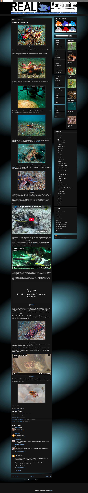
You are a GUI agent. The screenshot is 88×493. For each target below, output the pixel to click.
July (59, 150)
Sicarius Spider (71, 100)
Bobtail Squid (61, 168)
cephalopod (17, 410)
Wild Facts (57, 230)
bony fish (57, 93)
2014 (58, 196)
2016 (58, 137)
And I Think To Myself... (60, 211)
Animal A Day (58, 213)
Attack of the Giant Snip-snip (18, 419)
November (60, 142)
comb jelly (57, 57)
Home (14, 15)
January (60, 161)
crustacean (57, 80)
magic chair (19, 201)
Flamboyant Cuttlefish (62, 184)
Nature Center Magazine (60, 224)
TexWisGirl (17, 427)
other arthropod (58, 85)
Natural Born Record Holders (61, 222)
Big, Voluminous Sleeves (17, 421)
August (59, 148)
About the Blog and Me (23, 15)
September (60, 146)
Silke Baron (33, 79)
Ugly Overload (58, 228)
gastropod (57, 67)
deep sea (57, 44)
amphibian (57, 95)
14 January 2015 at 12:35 (20, 467)
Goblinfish (60, 182)
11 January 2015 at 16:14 (20, 436)
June (59, 152)
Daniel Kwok (33, 137)
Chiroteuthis (14, 415)
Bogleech (57, 216)
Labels (33, 15)
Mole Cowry (60, 180)
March (59, 157)
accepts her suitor (21, 347)
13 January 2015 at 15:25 (20, 451)
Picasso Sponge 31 (62, 163)
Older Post (48, 476)
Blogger (50, 490)
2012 (58, 200)
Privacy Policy (48, 15)
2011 (58, 202)
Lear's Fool (17, 439)
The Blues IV (60, 176)
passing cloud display (32, 243)
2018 (58, 133)
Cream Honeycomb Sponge (64, 172)
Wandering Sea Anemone (63, 167)
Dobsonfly (70, 51)
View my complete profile (60, 237)
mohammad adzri (32, 235)
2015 (58, 139)
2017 (58, 135)
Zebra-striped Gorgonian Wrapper (65, 187)
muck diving (38, 141)
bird (56, 99)
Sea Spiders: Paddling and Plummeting (70, 113)
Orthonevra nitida (61, 193)
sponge (57, 52)
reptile (56, 97)
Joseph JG (17, 454)
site (56, 116)
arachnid (57, 78)
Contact (40, 15)
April (59, 156)
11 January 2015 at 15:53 (20, 430)
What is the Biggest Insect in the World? (71, 64)
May (59, 154)
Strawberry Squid (15, 417)
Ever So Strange (59, 218)
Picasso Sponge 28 (62, 185)
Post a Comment (17, 470)
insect (56, 82)
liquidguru (32, 269)
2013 (58, 198)
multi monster (58, 46)
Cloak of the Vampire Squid (17, 412)
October (60, 144)
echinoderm (58, 72)
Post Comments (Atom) (34, 479)
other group (58, 112)
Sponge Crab (61, 191)
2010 (58, 203)
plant (56, 108)
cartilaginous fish (59, 90)
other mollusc (58, 70)
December (60, 140)
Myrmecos (57, 220)
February (60, 159)
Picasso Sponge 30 (62, 170)
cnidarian (57, 55)
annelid (57, 63)
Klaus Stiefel (33, 191)
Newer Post (15, 476)
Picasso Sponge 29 (62, 178)
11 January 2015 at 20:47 (20, 444)
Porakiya (17, 433)
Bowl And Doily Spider (62, 174)
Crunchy (17, 446)
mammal (57, 102)
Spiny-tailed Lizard (62, 189)
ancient (57, 42)
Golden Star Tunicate (62, 165)
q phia (33, 46)
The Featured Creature (60, 226)
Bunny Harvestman (72, 88)
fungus (56, 110)
